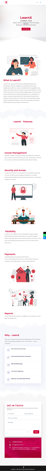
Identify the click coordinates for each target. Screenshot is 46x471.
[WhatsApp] (44, 235)
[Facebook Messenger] (44, 237)
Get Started (26, 29)
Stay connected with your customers (21, 356)
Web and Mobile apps (17, 363)
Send (36, 432)
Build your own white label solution (20, 378)
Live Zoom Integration (17, 371)
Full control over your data (18, 348)
